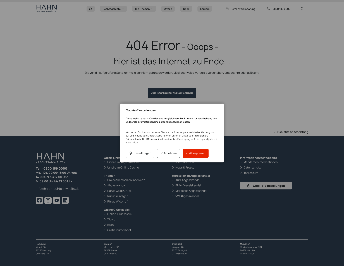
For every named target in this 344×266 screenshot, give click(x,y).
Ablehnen (170, 153)
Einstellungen (141, 153)
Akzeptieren (197, 153)
